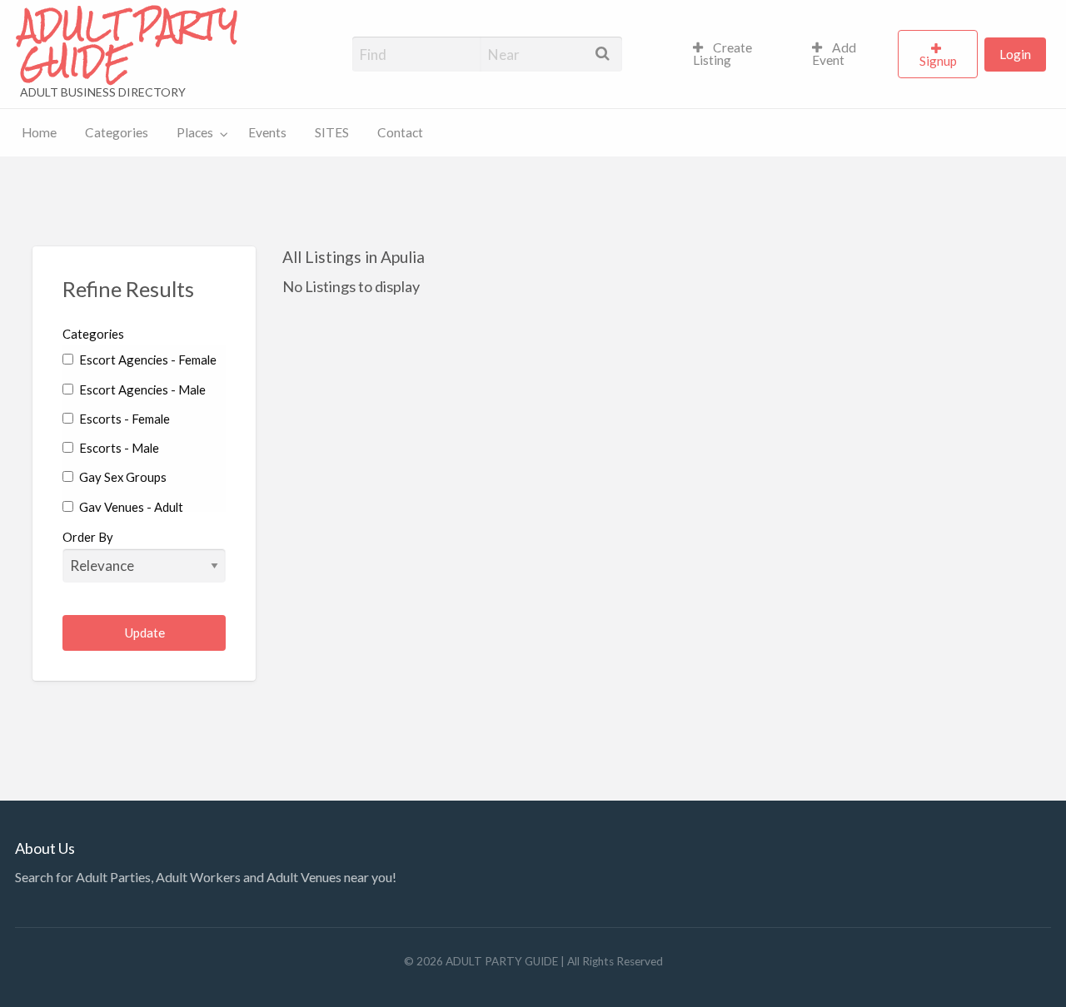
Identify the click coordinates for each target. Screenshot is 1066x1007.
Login (1015, 54)
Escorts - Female (123, 418)
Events (267, 132)
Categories (116, 132)
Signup (938, 60)
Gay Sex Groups (122, 476)
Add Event (834, 54)
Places (195, 132)
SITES (332, 132)
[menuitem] (738, 54)
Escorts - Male (118, 447)
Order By (87, 536)
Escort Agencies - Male (141, 389)
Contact (400, 132)
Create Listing (722, 54)
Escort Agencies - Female (147, 359)
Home (39, 132)
